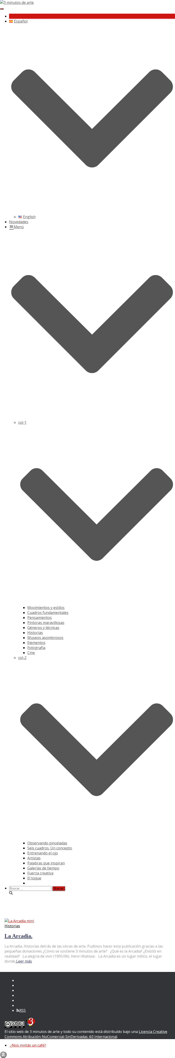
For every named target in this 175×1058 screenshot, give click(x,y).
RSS (22, 1010)
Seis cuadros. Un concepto (49, 848)
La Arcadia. (18, 936)
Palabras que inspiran (46, 863)
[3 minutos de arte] (17, 2)
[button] (92, 211)
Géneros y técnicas (43, 627)
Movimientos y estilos (45, 607)
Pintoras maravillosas (45, 622)
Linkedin (20, 1001)
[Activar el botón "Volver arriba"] (3, 1054)
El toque (34, 878)
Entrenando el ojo (42, 853)
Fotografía (36, 647)
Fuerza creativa (40, 873)
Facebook (20, 981)
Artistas (34, 858)
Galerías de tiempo (43, 868)
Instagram (20, 991)
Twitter (20, 986)
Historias (35, 632)
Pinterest (20, 996)
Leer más (23, 961)
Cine (31, 652)
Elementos (36, 642)
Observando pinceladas (47, 843)
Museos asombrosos (45, 637)
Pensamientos (39, 617)
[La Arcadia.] (19, 920)
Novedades (18, 221)
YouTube (20, 1006)
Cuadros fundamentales (47, 612)
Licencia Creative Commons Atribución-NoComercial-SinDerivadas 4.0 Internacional (86, 1034)
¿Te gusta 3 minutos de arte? (37, 16)
